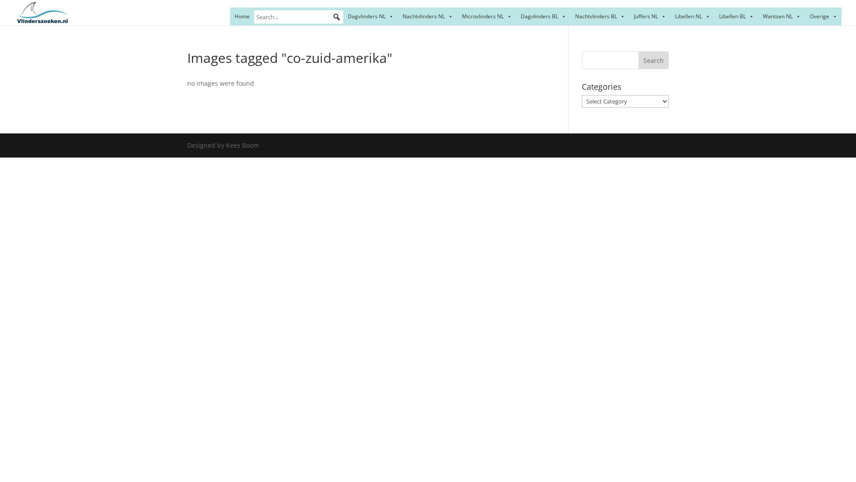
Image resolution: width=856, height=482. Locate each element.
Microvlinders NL (483, 16)
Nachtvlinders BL (596, 16)
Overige (819, 16)
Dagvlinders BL (539, 16)
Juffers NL (646, 16)
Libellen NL (688, 16)
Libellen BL (732, 16)
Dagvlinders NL (367, 16)
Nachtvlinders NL (424, 16)
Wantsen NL (778, 16)
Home (242, 16)
